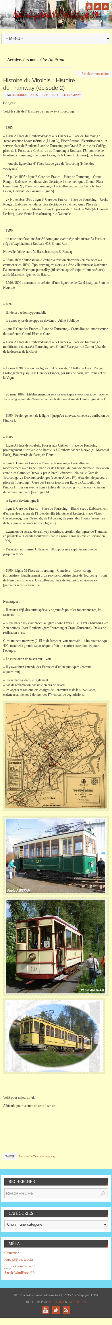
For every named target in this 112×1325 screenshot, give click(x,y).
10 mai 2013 (50, 94)
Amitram (23, 1156)
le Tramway (71, 94)
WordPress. (78, 1301)
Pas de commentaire (95, 74)
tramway (50, 1156)
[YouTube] (89, 6)
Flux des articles (19, 1260)
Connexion (11, 1253)
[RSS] (105, 6)
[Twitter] (97, 6)
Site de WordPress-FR (19, 1273)
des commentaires (20, 1266)
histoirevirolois (25, 94)
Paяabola (56, 1301)
